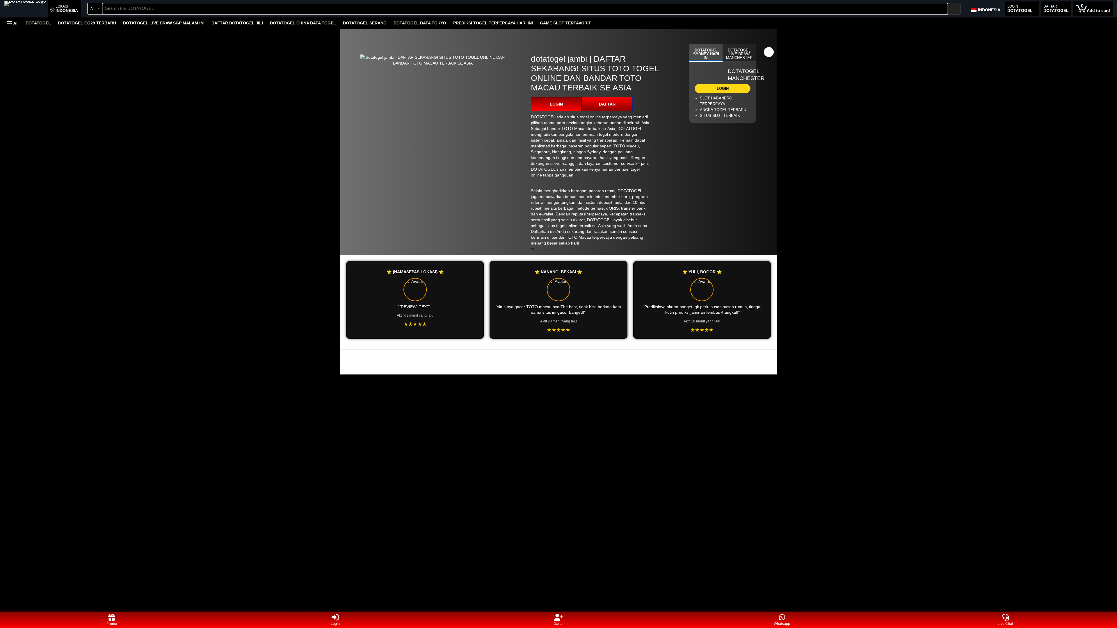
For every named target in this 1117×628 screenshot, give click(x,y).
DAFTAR (607, 104)
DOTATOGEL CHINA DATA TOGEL (303, 23)
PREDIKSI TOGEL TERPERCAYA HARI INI (493, 23)
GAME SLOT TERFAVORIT (565, 23)
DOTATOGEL (38, 23)
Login (335, 623)
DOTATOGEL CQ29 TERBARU (87, 23)
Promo (111, 623)
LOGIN (556, 104)
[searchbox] (525, 8)
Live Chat (1005, 623)
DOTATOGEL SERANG (365, 23)
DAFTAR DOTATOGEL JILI (237, 23)
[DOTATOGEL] (25, 9)
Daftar (559, 623)
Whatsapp (782, 623)
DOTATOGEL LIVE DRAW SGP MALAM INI (163, 23)
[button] (64, 8)
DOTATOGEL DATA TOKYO (420, 23)
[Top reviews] (558, 354)
